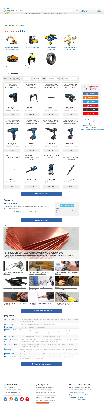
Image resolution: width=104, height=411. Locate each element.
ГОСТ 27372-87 (10, 336)
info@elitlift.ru (62, 208)
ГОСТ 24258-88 (10, 324)
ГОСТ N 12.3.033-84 (11, 344)
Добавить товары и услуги (44, 389)
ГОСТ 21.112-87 (10, 319)
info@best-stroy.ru (79, 392)
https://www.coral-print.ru (90, 125)
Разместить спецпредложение (45, 392)
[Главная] (6, 10)
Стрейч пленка (89, 120)
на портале (46, 403)
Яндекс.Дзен (92, 109)
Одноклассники (91, 97)
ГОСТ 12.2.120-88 (10, 330)
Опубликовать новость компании (46, 395)
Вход (99, 10)
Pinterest (92, 105)
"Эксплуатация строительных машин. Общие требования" (37, 354)
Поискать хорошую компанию (12, 389)
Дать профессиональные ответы (46, 400)
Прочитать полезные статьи (11, 392)
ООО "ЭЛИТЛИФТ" (10, 203)
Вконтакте (92, 93)
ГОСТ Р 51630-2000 (11, 356)
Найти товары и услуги (10, 387)
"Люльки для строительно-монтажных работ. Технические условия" (40, 336)
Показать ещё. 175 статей (42, 311)
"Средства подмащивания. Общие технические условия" (37, 324)
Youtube (91, 113)
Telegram (92, 101)
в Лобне (22, 31)
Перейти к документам (42, 364)
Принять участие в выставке (45, 397)
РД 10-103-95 (9, 349)
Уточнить (12, 114)
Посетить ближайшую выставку (12, 395)
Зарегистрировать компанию (45, 387)
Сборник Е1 (9, 327)
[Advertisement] (91, 160)
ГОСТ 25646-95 (10, 354)
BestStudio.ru (86, 395)
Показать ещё (42, 194)
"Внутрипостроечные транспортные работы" (33, 327)
